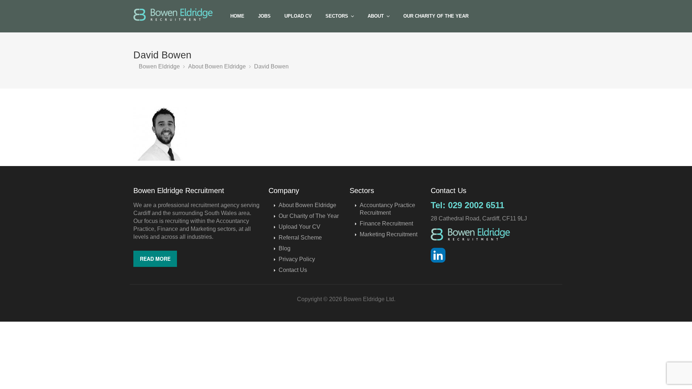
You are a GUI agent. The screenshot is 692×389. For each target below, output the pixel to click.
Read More (155, 258)
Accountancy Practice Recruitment (387, 209)
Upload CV (298, 16)
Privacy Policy (297, 259)
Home (237, 16)
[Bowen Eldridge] (173, 14)
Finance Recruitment (386, 223)
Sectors (336, 16)
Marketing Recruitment (388, 234)
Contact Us (293, 270)
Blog (284, 248)
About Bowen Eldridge (307, 205)
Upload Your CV (299, 227)
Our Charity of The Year (436, 16)
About (376, 16)
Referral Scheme (300, 237)
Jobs (264, 16)
